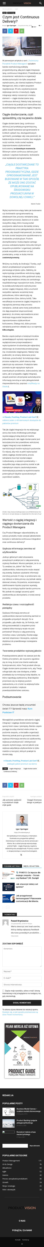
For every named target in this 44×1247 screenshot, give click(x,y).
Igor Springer (11, 25)
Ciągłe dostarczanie (30, 768)
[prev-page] (4, 907)
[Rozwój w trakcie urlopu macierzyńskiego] (8, 1135)
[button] (40, 3)
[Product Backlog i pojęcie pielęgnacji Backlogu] (8, 1123)
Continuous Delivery (10, 771)
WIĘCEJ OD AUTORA (31, 866)
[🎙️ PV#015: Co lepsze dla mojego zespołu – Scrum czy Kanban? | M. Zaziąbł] (8, 875)
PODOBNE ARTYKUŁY (12, 866)
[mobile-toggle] (4, 3)
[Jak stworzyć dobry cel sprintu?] (8, 887)
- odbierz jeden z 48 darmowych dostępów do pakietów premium (21, 420)
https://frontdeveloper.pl (22, 832)
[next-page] (7, 907)
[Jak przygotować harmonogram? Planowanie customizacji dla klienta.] (8, 898)
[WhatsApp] (21, 31)
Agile (16, 9)
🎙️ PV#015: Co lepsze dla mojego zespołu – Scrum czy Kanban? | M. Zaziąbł (28, 875)
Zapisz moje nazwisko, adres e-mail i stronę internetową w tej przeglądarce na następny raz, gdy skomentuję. (21, 993)
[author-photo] (22, 826)
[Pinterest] (16, 31)
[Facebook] (4, 31)
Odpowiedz (14, 936)
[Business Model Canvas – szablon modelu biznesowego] (8, 1112)
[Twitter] (10, 31)
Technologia (11, 13)
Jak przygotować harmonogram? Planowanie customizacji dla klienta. (28, 898)
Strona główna (7, 9)
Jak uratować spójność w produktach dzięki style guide (11, 802)
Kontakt (17, 1240)
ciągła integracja (15, 768)
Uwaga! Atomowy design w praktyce (34, 801)
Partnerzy (25, 1240)
